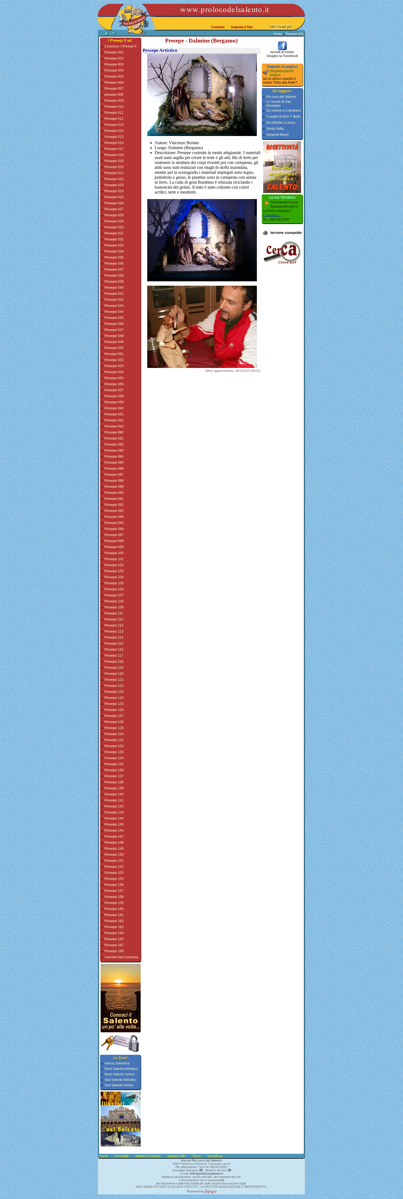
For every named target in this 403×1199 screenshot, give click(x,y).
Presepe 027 (114, 209)
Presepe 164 (114, 933)
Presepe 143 (114, 812)
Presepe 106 (114, 589)
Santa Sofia (274, 129)
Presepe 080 (114, 432)
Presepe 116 (113, 649)
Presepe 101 (114, 559)
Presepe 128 (114, 722)
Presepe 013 (114, 125)
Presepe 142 (114, 806)
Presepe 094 (114, 517)
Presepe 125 (114, 704)
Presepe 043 (114, 306)
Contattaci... (272, 215)
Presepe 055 (114, 378)
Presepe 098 (114, 541)
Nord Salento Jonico (119, 1074)
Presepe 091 (114, 499)
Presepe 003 (114, 64)
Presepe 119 (113, 668)
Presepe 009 (114, 101)
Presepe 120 (114, 674)
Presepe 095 (114, 523)
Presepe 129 (114, 728)
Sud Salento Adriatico (120, 1080)
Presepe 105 (114, 583)
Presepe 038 (114, 275)
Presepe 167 (114, 945)
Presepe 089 (114, 487)
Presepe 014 (114, 131)
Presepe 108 (114, 601)
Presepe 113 (113, 631)
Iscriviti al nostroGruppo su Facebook (282, 54)
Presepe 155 (114, 879)
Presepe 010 (114, 107)
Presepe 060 (114, 408)
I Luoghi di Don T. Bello (283, 116)
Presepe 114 (113, 637)
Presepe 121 (114, 680)
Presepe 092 (114, 505)
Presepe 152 (114, 867)
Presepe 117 (113, 655)
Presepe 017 (114, 149)
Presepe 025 (114, 197)
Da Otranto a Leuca (280, 122)
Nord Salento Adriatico (121, 1069)
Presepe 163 (114, 927)
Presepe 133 (114, 752)
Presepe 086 (114, 468)
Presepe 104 (114, 577)
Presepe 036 (114, 263)
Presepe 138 (114, 782)
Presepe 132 (114, 746)
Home (278, 33)
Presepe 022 (114, 179)
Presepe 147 (114, 836)
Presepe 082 (114, 444)
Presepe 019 (114, 161)
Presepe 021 (114, 173)
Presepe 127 (114, 716)
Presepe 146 (114, 830)
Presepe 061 (114, 414)
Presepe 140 (114, 794)
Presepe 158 (114, 897)
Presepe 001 (114, 52)
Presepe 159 (114, 903)
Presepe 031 (114, 233)
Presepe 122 (114, 686)
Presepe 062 (114, 420)
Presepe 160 (114, 909)
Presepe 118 (113, 662)
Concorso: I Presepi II (120, 46)
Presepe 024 (114, 191)
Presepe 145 (114, 824)
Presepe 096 (114, 529)
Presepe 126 (114, 710)
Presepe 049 (114, 342)
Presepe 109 (114, 607)
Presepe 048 (114, 336)
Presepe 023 (114, 185)
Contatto (218, 27)
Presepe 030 (114, 227)
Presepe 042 (114, 300)
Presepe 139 (114, 788)
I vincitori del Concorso (121, 957)
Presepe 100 (114, 553)
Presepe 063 (114, 426)
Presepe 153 (114, 873)
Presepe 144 (114, 818)
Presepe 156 (114, 885)
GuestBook (215, 1156)
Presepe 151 (114, 861)
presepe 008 (113, 95)
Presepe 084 (114, 456)
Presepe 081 (114, 438)
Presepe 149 (114, 849)
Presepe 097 (114, 535)
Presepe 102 (114, 565)
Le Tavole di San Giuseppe (278, 103)
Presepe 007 (114, 88)
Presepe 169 (114, 951)
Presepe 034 (114, 251)
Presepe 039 (114, 282)
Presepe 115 (113, 643)
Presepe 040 (114, 288)
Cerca (196, 1156)
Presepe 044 (114, 312)
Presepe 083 (114, 450)
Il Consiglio (122, 1156)
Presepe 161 (114, 915)
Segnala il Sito (242, 27)
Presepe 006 (114, 82)
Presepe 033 (114, 245)
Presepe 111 (113, 613)
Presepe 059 (114, 402)
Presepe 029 (114, 221)
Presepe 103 (114, 571)
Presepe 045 (114, 318)
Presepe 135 (114, 764)
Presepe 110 (113, 619)
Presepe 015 (114, 137)
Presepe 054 (114, 372)
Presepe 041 (114, 294)
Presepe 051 (114, 354)
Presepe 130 (114, 734)
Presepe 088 (114, 481)
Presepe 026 (114, 203)
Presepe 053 (114, 366)
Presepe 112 (113, 625)
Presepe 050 (114, 348)
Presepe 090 (114, 493)
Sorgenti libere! (277, 135)
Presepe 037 (114, 269)
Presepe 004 (114, 70)
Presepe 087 (114, 475)
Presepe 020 (114, 167)
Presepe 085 (114, 462)
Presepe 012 (114, 119)
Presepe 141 (114, 800)
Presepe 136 (114, 770)
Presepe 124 (114, 698)
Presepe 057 (114, 390)
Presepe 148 (114, 842)
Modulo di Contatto (148, 1156)
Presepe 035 (114, 257)
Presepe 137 (114, 776)
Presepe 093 (114, 511)
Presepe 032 (114, 239)
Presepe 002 (114, 58)
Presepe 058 (114, 396)
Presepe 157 (114, 891)
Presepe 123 (114, 692)
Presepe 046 (114, 324)
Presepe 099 (114, 547)
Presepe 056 (114, 384)
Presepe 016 (114, 143)
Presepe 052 (114, 360)
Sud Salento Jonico (119, 1085)
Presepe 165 (114, 939)
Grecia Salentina (116, 1063)
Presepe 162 (114, 921)
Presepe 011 (113, 113)
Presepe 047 (114, 330)
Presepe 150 (114, 855)
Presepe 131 (114, 740)
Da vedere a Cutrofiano (283, 110)
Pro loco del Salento (281, 97)
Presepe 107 (114, 595)
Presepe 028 (114, 215)
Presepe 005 (114, 76)
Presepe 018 (114, 155)
